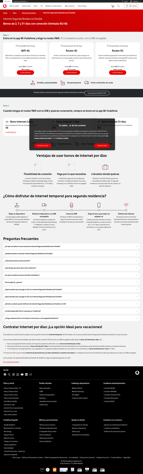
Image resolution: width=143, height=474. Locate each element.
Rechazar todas (43, 146)
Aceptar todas (102, 146)
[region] (72, 134)
